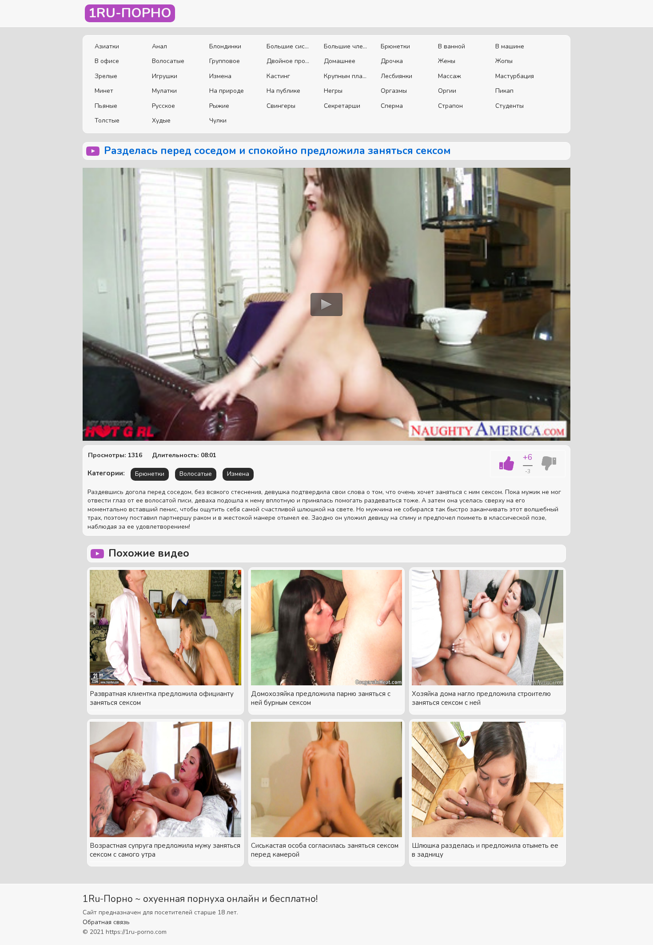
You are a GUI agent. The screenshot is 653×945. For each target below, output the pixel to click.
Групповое (224, 61)
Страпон (450, 106)
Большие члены (346, 46)
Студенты (509, 106)
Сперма (392, 106)
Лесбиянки (396, 76)
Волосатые (168, 61)
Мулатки (164, 91)
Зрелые (106, 76)
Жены (446, 61)
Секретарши (342, 106)
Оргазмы (394, 91)
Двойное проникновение (289, 61)
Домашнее (339, 61)
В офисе (107, 61)
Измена (220, 76)
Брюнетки (395, 46)
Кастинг (278, 76)
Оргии (447, 91)
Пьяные (106, 106)
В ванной (451, 46)
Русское (163, 106)
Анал (159, 46)
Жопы (504, 61)
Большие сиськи (289, 46)
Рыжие (219, 106)
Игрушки (164, 76)
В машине (509, 46)
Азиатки (107, 46)
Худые (161, 120)
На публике (283, 91)
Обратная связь (106, 922)
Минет (104, 91)
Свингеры (281, 106)
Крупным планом (346, 76)
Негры (333, 91)
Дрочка (392, 61)
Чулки (218, 120)
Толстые (107, 120)
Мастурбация (514, 76)
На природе (226, 91)
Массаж (449, 76)
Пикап (504, 91)
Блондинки (225, 46)
